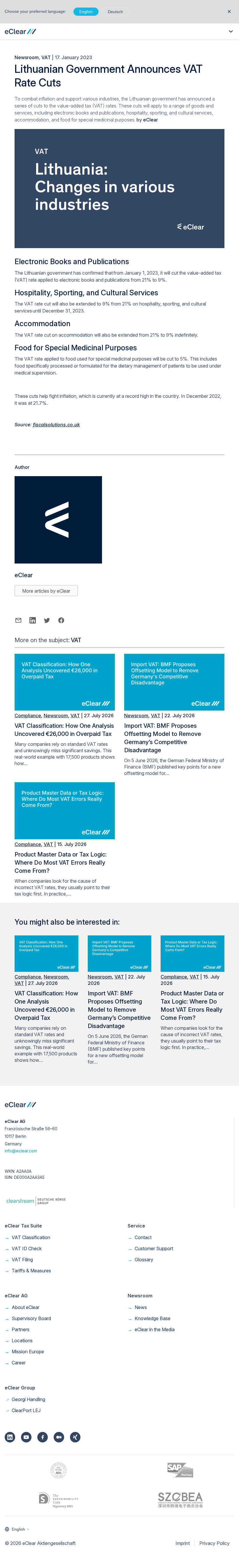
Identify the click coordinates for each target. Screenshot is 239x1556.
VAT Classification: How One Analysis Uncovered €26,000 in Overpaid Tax (64, 729)
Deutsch (115, 11)
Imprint (182, 1543)
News (137, 1307)
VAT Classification (27, 1237)
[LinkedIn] (10, 1437)
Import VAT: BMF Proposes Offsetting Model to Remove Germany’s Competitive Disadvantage (162, 738)
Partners (17, 1329)
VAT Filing (19, 1259)
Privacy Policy (214, 1543)
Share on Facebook (61, 620)
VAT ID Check (23, 1248)
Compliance (28, 715)
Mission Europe (24, 1351)
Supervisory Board (28, 1318)
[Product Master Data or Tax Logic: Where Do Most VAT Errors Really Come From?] (65, 837)
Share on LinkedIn (32, 620)
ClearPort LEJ (23, 1410)
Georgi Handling (25, 1399)
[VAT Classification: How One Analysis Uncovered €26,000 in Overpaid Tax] (65, 709)
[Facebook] (42, 1437)
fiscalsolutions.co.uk (56, 425)
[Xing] (75, 1437)
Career (15, 1363)
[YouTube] (26, 1437)
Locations (19, 1340)
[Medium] (59, 1437)
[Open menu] (230, 31)
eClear (150, 120)
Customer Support (150, 1248)
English (86, 11)
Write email (18, 620)
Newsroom (27, 57)
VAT (46, 57)
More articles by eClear (46, 591)
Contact (140, 1237)
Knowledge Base (149, 1318)
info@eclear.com (21, 1150)
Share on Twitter (46, 620)
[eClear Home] (20, 31)
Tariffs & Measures (28, 1271)
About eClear (22, 1307)
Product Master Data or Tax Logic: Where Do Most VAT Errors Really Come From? (61, 862)
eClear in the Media (151, 1329)
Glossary (140, 1259)
